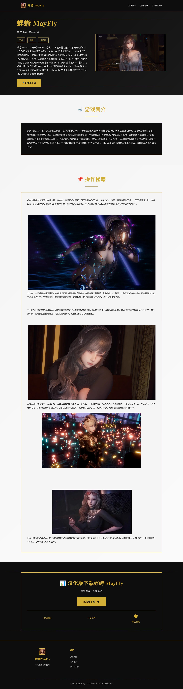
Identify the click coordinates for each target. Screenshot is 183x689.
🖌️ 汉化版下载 (29, 82)
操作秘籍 (144, 5)
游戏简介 (132, 5)
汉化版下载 (157, 5)
